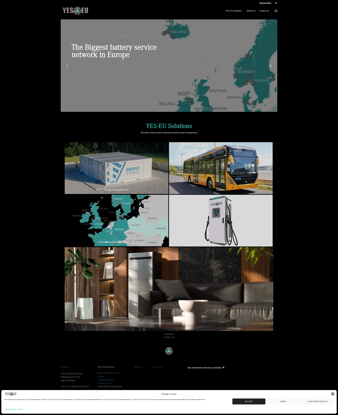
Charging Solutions (105, 379)
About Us (251, 10)
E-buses (101, 376)
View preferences (317, 401)
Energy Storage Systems (108, 373)
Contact (65, 366)
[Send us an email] (276, 3)
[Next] (270, 65)
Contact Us (264, 10)
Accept (249, 401)
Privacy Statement (10, 409)
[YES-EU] (81, 10)
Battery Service (104, 383)
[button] (332, 394)
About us (20, 409)
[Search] (276, 11)
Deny (283, 401)
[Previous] (67, 65)
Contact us (157, 366)
